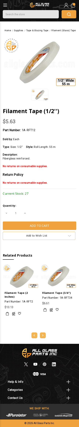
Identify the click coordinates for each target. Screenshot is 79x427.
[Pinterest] (44, 364)
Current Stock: (15, 194)
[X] (26, 364)
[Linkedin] (54, 364)
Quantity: (9, 205)
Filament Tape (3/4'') (56, 293)
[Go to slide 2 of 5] (43, 335)
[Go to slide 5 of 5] (34, 335)
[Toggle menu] (5, 5)
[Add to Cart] (7, 313)
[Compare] (13, 313)
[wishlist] (19, 313)
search (69, 14)
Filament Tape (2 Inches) (16, 294)
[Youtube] (35, 364)
